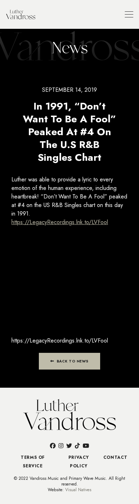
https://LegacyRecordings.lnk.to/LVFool (59, 222)
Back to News (72, 361)
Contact (115, 457)
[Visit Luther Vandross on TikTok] (77, 445)
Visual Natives (78, 490)
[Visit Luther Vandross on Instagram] (60, 445)
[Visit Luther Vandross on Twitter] (69, 445)
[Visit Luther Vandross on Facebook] (53, 445)
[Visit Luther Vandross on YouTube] (86, 445)
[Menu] (129, 14)
